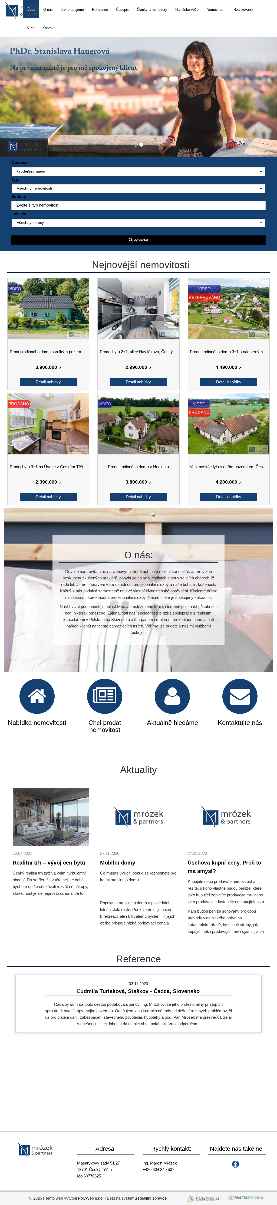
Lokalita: (19, 213)
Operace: (20, 162)
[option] (138, 1004)
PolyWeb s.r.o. (91, 1198)
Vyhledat (140, 240)
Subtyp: (18, 196)
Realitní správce (152, 1198)
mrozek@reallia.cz (159, 1176)
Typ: (15, 179)
